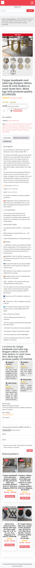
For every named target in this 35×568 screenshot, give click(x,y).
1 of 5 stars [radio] (3, 414)
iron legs (15, 126)
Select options (10, 496)
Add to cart (18, 110)
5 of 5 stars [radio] (12, 414)
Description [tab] (7, 138)
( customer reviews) (16, 98)
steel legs (21, 128)
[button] (30, 36)
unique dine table (10, 130)
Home (3, 19)
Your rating (6, 412)
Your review (6, 417)
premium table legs (12, 128)
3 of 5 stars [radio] (8, 414)
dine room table (11, 124)
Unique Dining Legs (23, 130)
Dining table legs (11, 19)
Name (4, 434)
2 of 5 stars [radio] (5, 414)
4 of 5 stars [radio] (10, 414)
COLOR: (4, 106)
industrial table (6, 126)
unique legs (5, 132)
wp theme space (17, 566)
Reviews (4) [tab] (7, 141)
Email (4, 439)
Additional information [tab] (20, 138)
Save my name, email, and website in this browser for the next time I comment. (18, 446)
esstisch (29, 124)
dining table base (21, 124)
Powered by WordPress (10, 564)
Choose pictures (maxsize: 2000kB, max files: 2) (16, 427)
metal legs (21, 126)
